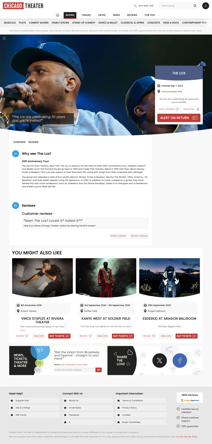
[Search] (195, 6)
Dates (102, 15)
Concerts (153, 22)
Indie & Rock (171, 22)
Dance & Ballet (108, 22)
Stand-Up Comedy (83, 22)
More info (39, 335)
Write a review (118, 235)
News (116, 15)
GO (98, 369)
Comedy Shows (39, 22)
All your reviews (139, 235)
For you (150, 15)
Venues (86, 15)
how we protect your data (74, 364)
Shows (70, 15)
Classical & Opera (132, 22)
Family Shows (60, 22)
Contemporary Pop (194, 22)
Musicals (10, 22)
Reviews (132, 15)
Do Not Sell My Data (186, 436)
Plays (22, 22)
